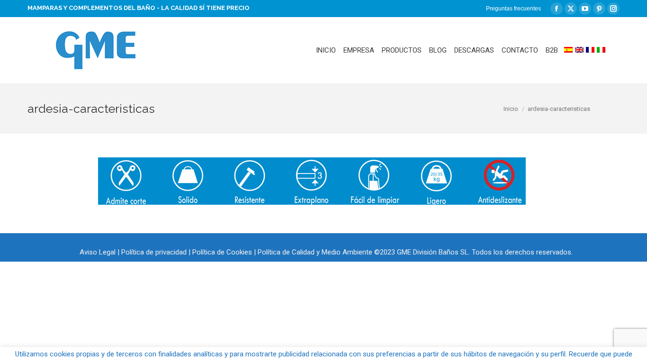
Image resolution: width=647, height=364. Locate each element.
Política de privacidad (154, 252)
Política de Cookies (222, 252)
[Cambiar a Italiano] (601, 50)
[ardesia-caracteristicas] (312, 181)
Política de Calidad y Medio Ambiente (315, 252)
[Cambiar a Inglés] (579, 50)
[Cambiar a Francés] (590, 50)
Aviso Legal (98, 252)
